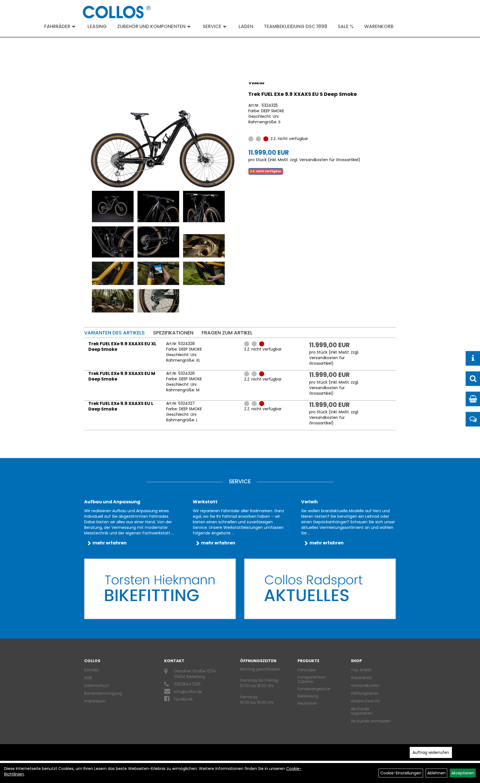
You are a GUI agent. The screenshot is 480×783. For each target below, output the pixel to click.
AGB (88, 678)
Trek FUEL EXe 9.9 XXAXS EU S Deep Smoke (302, 94)
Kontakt (91, 670)
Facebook (183, 699)
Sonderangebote (314, 689)
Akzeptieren (462, 773)
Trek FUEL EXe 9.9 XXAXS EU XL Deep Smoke (122, 346)
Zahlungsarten (365, 693)
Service (212, 26)
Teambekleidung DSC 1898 (295, 26)
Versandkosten (365, 685)
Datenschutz (96, 685)
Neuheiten (308, 703)
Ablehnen (436, 773)
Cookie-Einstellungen (400, 773)
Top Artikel (361, 670)
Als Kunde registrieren (362, 711)
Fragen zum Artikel (227, 332)
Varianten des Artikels (114, 332)
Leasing (97, 26)
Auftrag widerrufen (430, 752)
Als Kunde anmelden (371, 721)
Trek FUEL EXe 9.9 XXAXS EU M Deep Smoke (121, 376)
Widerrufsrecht (365, 701)
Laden (246, 26)
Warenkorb (379, 26)
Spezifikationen (173, 332)
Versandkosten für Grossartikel (328, 159)
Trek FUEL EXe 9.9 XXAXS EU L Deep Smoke (120, 406)
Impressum (95, 701)
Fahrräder (57, 26)
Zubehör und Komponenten (151, 26)
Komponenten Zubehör (312, 679)
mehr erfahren (109, 543)
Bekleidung (308, 696)
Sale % (346, 26)
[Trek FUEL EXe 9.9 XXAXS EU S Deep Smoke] (163, 135)
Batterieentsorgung (103, 693)
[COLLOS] (117, 12)
